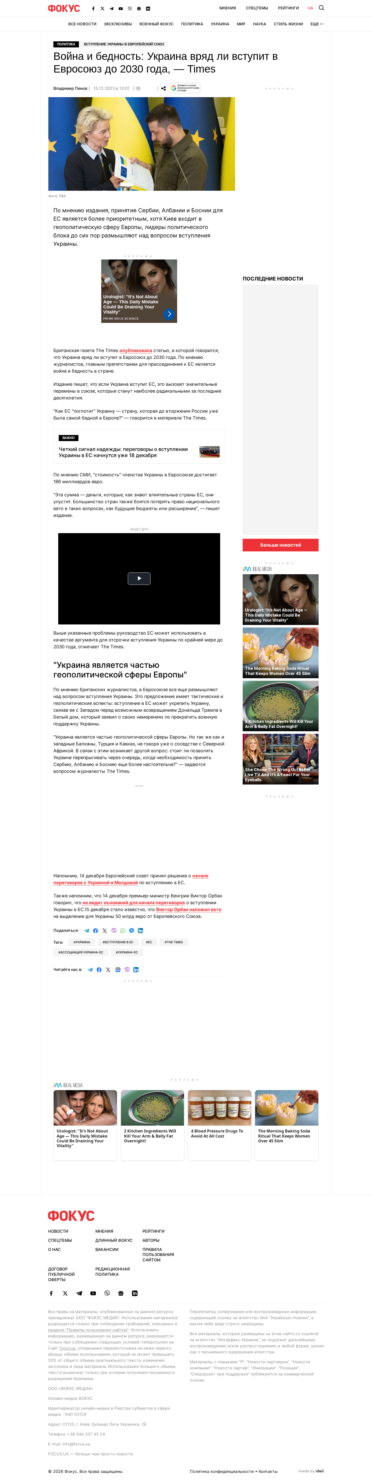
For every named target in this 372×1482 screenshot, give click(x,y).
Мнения (227, 8)
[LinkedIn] (148, 8)
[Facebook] (93, 8)
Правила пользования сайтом (158, 1255)
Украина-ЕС (128, 952)
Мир (241, 24)
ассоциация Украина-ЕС (81, 952)
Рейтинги (288, 8)
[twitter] (65, 1293)
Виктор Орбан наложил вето (188, 909)
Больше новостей (280, 545)
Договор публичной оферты (61, 1274)
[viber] (107, 1293)
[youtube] (93, 1293)
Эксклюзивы (118, 24)
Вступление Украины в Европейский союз (124, 44)
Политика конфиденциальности (222, 1471)
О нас (54, 1249)
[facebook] (51, 1293)
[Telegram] (111, 8)
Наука (259, 24)
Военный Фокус (156, 24)
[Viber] (129, 8)
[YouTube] (120, 8)
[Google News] (138, 8)
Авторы (150, 1240)
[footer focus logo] (71, 1216)
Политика (192, 24)
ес (150, 942)
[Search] (321, 7)
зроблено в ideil (311, 1471)
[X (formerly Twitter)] (102, 8)
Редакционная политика (112, 1271)
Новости (58, 1231)
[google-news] (121, 1293)
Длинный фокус (114, 1240)
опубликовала (135, 350)
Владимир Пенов (70, 88)
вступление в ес (119, 942)
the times (175, 942)
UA (310, 8)
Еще (315, 24)
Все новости (82, 24)
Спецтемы (257, 8)
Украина (220, 24)
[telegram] (79, 1293)
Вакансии (106, 1249)
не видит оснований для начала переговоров (133, 902)
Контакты (268, 1471)
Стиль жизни (288, 24)
